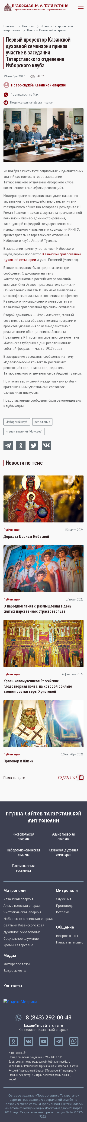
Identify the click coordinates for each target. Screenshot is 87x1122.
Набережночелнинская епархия (23, 852)
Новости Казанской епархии (46, 30)
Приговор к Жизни (18, 761)
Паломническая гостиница (23, 868)
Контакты (12, 985)
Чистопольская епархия (23, 836)
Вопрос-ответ (67, 936)
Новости (28, 26)
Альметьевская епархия (63, 836)
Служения (63, 899)
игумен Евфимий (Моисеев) (24, 431)
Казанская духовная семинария (63, 852)
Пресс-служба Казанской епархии (38, 85)
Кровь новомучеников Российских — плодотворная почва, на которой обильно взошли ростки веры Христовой (37, 686)
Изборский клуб (17, 422)
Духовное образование (22, 932)
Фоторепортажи (16, 964)
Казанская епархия (18, 899)
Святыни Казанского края (23, 925)
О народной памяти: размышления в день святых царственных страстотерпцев (37, 609)
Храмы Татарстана (18, 945)
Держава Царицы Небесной (26, 536)
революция (42, 422)
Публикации (11, 530)
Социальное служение (21, 938)
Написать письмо (70, 942)
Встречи (62, 912)
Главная (8, 26)
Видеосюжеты (14, 970)
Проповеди (65, 906)
